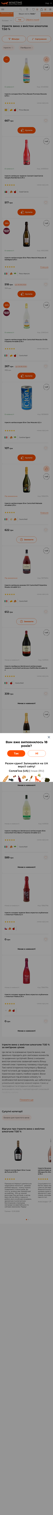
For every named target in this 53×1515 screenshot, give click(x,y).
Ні (36, 753)
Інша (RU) (37, 770)
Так (16, 753)
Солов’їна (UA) (19, 770)
